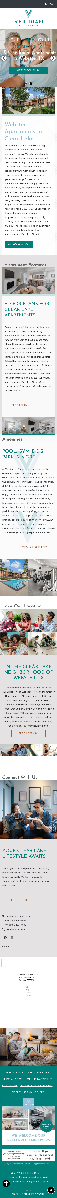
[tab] (26, 84)
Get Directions (28, 733)
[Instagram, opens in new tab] (12, 938)
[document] (28, 992)
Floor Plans (20, 405)
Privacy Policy (43, 1078)
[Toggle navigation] (5, 4)
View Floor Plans (28, 70)
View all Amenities (35, 547)
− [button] (4, 965)
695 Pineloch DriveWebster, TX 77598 (26, 978)
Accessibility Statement (36, 1085)
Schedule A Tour (19, 244)
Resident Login (15, 1072)
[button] (46, 4)
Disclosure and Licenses (28, 1092)
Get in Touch (18, 900)
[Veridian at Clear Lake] (28, 992)
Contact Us (10, 1085)
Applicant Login (38, 1072)
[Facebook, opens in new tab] (5, 938)
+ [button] (4, 961)
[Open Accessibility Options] (6, 1184)
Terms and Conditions (16, 1078)
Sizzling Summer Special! (28, 1194)
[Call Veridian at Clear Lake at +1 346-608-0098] (51, 4)
